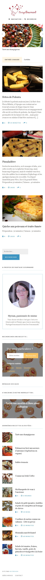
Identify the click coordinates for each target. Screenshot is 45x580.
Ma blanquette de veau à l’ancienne (25, 491)
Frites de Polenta (11, 97)
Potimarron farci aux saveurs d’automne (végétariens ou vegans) (27, 451)
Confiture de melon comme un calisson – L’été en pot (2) (27, 520)
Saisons (19, 368)
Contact (19, 575)
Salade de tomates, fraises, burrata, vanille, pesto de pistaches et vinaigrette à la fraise (28, 549)
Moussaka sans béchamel (25, 533)
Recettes (10, 368)
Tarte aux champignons (11, 50)
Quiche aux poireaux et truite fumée (21, 226)
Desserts (27, 368)
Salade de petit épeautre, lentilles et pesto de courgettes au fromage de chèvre (29, 506)
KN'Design (14, 571)
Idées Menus (7, 575)
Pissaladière (9, 162)
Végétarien (11, 371)
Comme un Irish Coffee (24, 476)
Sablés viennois (21, 462)
